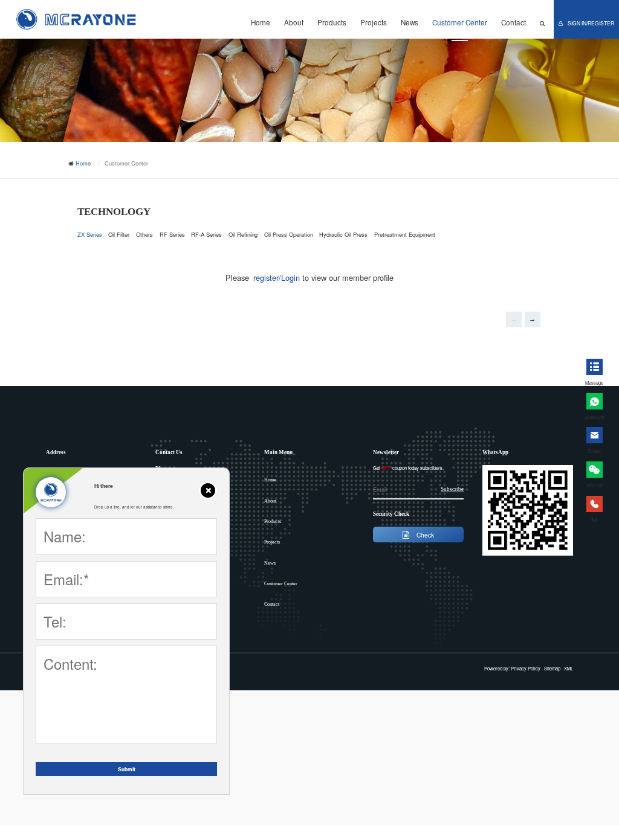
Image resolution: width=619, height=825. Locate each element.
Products (331, 22)
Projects (373, 22)
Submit (126, 769)
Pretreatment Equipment (404, 235)
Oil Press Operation (288, 235)
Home (260, 22)
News (409, 22)
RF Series (172, 235)
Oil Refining (243, 235)
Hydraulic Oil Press (343, 235)
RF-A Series (206, 235)
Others (144, 235)
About (293, 22)
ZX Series (89, 235)
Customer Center (459, 22)
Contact (513, 22)
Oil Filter (118, 235)
